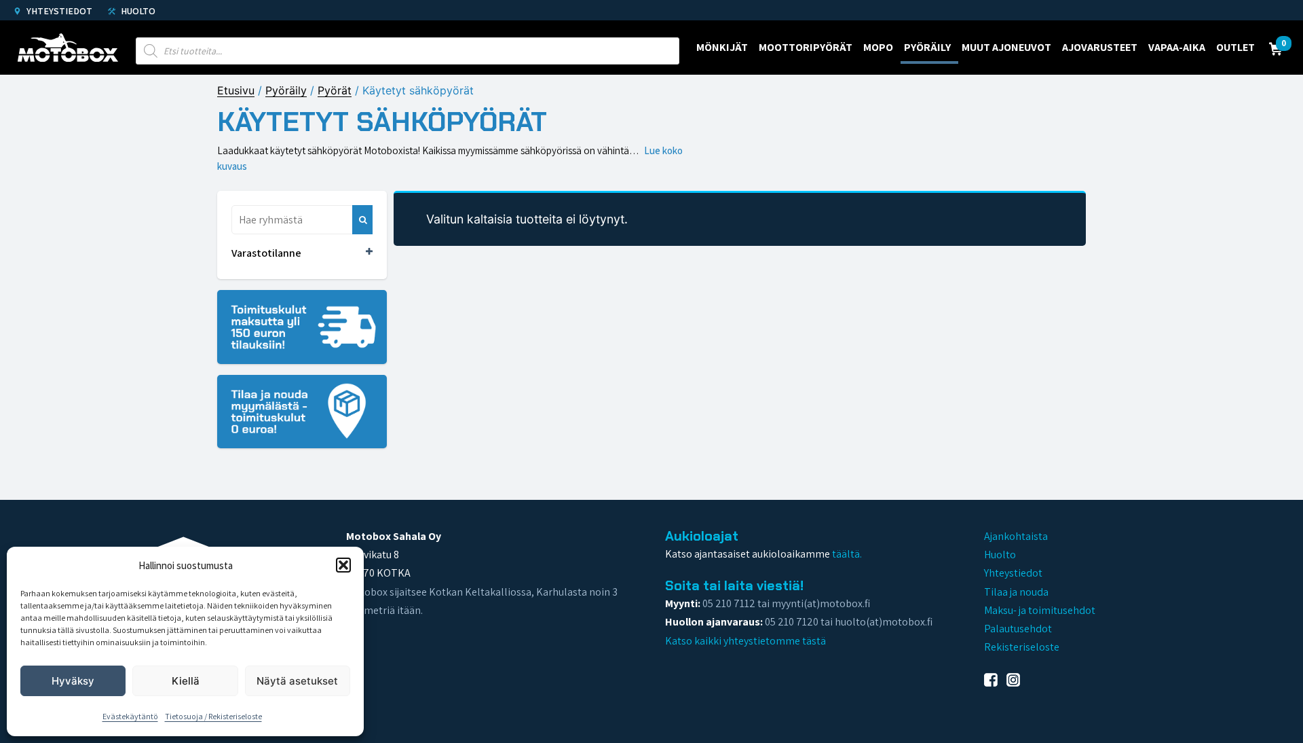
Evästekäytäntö (130, 716)
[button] (343, 565)
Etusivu (235, 90)
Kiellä (186, 680)
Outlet (1235, 47)
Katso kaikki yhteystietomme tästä (745, 641)
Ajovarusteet (1099, 47)
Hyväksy (73, 680)
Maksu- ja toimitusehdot (1039, 610)
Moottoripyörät (805, 47)
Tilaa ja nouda (1016, 592)
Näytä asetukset (297, 680)
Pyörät (335, 90)
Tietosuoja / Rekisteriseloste (213, 716)
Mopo (878, 47)
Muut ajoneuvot (1006, 47)
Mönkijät (722, 47)
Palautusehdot (1018, 628)
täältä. (847, 554)
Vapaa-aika (1176, 47)
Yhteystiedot (58, 11)
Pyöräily (927, 47)
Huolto (137, 11)
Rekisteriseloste (1021, 647)
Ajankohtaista (1016, 536)
